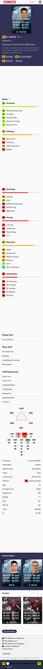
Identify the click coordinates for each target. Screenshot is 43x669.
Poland (5, 40)
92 (39, 663)
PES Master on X (10, 641)
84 (4, 663)
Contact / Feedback (11, 646)
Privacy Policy (7, 649)
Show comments (9, 631)
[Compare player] (21, 37)
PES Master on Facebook (14, 638)
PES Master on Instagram (14, 644)
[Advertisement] (21, 82)
